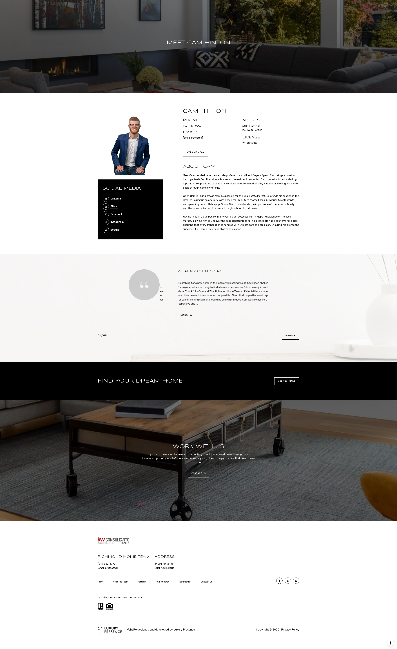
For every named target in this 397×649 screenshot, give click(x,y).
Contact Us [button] (198, 473)
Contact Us (206, 582)
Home (101, 581)
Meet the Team (120, 581)
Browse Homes (287, 381)
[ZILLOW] (296, 581)
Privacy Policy (290, 629)
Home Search (162, 581)
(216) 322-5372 (107, 563)
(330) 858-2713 (192, 126)
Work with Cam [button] (195, 152)
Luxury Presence (184, 629)
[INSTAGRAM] (288, 581)
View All (290, 335)
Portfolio (142, 581)
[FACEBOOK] (279, 581)
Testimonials (185, 581)
